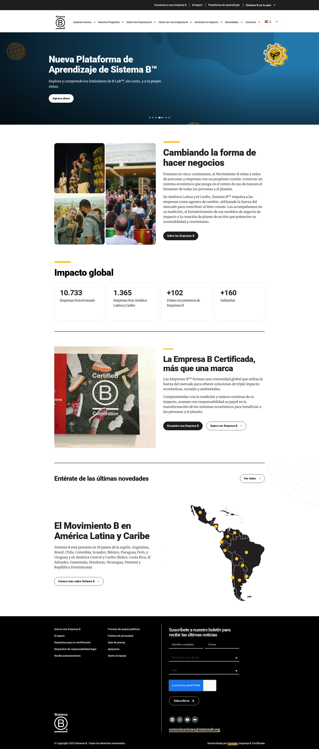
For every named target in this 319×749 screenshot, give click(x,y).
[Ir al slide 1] (150, 117)
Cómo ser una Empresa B (173, 22)
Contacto (250, 22)
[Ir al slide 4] (161, 117)
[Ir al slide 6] (169, 117)
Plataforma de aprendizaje (224, 5)
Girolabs (233, 743)
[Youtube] (187, 719)
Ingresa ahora (61, 98)
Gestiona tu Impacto (206, 22)
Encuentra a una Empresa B (170, 5)
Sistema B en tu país (258, 5)
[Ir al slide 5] (166, 117)
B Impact (197, 5)
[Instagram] (179, 719)
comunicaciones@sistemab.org (194, 729)
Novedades (232, 22)
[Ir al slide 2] (153, 117)
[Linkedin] (172, 719)
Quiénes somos (82, 22)
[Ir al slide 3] (156, 117)
